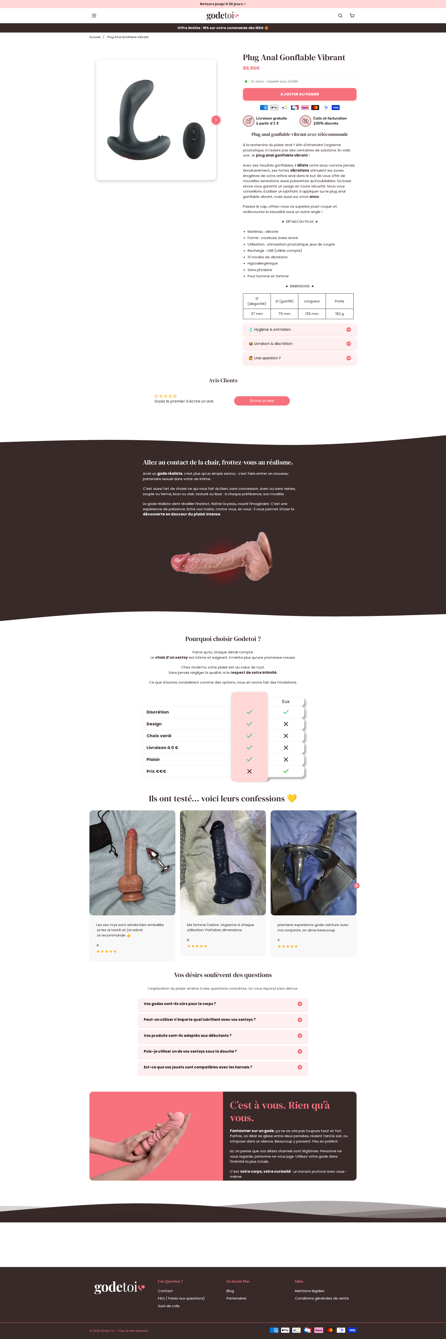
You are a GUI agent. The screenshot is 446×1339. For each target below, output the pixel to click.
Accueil (95, 37)
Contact (165, 1290)
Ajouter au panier (299, 94)
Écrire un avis (262, 400)
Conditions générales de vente (322, 1298)
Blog (230, 1290)
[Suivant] (216, 120)
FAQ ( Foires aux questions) (181, 1298)
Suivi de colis (169, 1305)
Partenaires (236, 1298)
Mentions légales (309, 1290)
